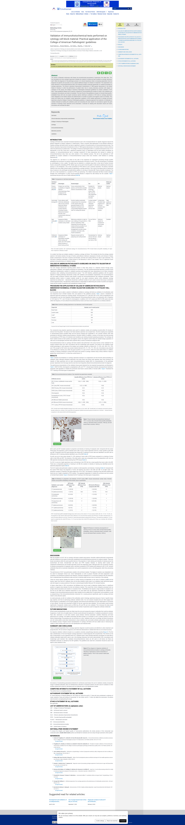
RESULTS (120, 44)
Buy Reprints (93, 24)
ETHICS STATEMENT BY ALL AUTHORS (127, 61)
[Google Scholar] (59, 741)
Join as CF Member (75, 11)
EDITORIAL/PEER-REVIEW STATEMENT (127, 66)
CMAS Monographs (100, 11)
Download (136, 25)
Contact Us (116, 14)
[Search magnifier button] (131, 8)
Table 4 (102, 468)
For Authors (94, 14)
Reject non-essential (112, 820)
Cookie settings (100, 820)
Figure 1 (104, 368)
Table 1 (111, 173)
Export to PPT (57, 443)
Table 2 (98, 293)
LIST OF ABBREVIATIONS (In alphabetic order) (128, 63)
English (53, 25)
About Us (72, 14)
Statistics (128, 25)
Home (67, 14)
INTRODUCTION (121, 28)
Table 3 (52, 367)
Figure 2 (66, 475)
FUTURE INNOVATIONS (123, 49)
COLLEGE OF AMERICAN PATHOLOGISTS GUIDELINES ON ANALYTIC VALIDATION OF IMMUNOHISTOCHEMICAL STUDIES (130, 32)
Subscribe (109, 14)
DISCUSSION (121, 47)
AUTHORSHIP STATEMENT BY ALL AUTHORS (128, 58)
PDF (101, 24)
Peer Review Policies (90, 11)
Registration (111, 11)
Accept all (122, 820)
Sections (120, 25)
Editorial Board (79, 14)
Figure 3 (106, 632)
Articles (86, 14)
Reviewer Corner (102, 14)
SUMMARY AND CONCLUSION (125, 52)
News (82, 11)
